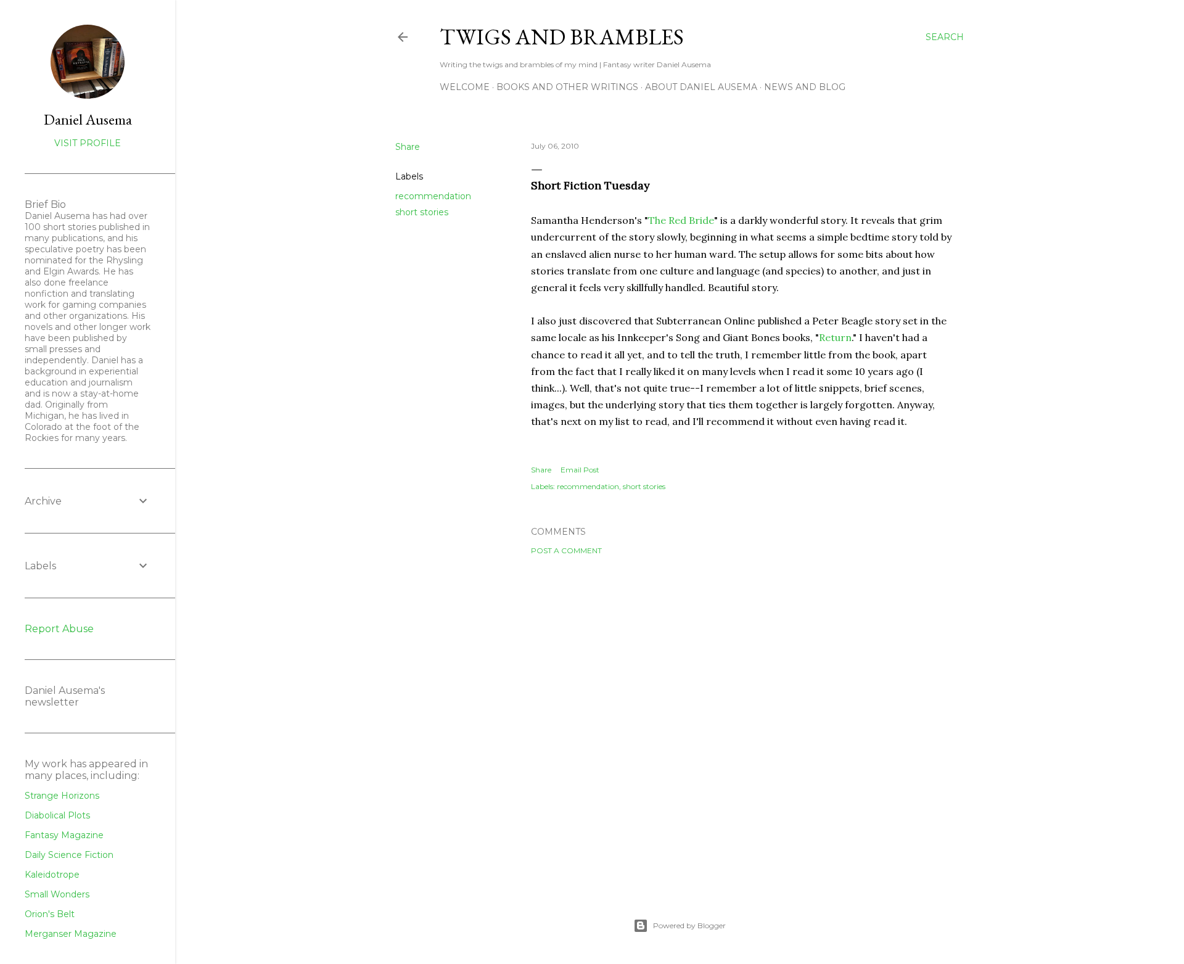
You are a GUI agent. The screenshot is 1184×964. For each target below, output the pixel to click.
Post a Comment (566, 550)
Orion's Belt (50, 914)
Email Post (580, 469)
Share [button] (407, 146)
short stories (421, 212)
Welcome (465, 87)
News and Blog (804, 87)
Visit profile (87, 143)
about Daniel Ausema (701, 87)
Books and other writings (567, 87)
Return (835, 337)
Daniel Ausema (88, 119)
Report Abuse (59, 629)
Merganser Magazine (71, 933)
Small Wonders (57, 894)
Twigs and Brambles (562, 36)
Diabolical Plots (57, 815)
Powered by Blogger (689, 925)
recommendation (433, 196)
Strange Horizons (62, 795)
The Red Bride (681, 220)
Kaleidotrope (52, 874)
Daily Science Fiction (69, 854)
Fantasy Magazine (64, 835)
